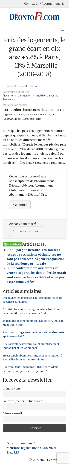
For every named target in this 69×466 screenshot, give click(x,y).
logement (9, 114)
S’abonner (20, 205)
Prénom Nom (11, 388)
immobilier (12, 109)
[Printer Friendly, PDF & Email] (12, 244)
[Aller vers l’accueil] (34, 16)
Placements (10, 95)
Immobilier (25, 95)
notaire (59, 109)
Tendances (9, 99)
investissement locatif (37, 114)
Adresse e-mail (12, 413)
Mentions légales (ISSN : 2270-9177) (31, 448)
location (47, 109)
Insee (37, 109)
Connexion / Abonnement (42, 3)
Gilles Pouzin (30, 86)
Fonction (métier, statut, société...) (24, 401)
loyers (20, 114)
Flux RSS (13, 452)
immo (27, 110)
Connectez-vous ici (26, 231)
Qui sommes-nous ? (21, 443)
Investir (53, 95)
